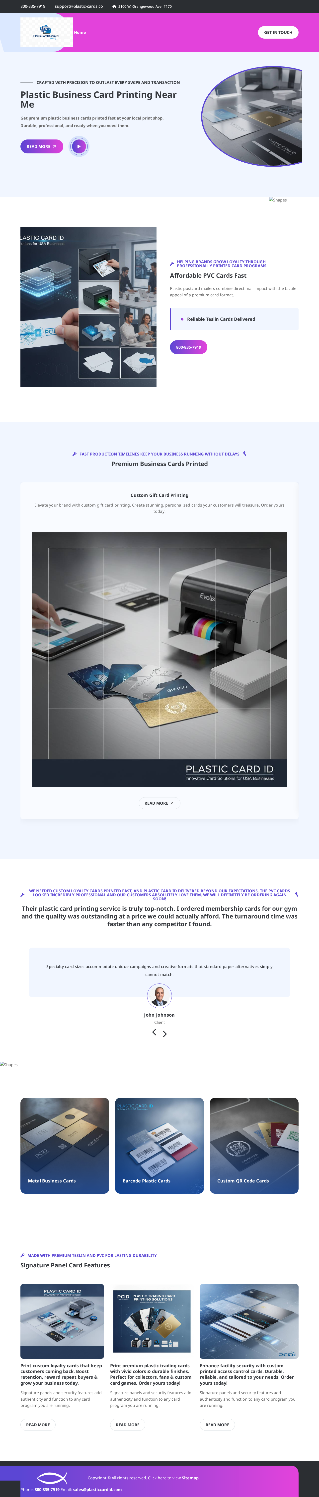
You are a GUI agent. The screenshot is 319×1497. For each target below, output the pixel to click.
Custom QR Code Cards (243, 1181)
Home (80, 32)
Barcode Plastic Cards (146, 1181)
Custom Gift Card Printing (159, 495)
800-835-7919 (32, 6)
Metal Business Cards (52, 1181)
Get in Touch (278, 32)
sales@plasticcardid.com (97, 1489)
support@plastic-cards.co (79, 6)
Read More (38, 146)
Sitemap (190, 1478)
